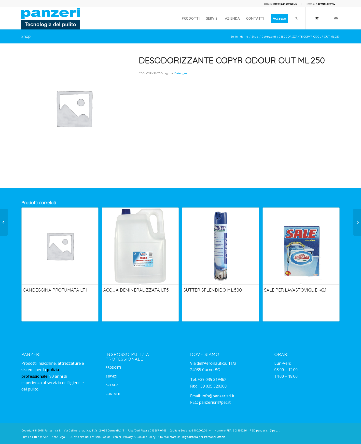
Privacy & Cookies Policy (139, 437)
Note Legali (59, 437)
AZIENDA (112, 385)
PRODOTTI (113, 367)
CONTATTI (113, 393)
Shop (26, 36)
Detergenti (269, 36)
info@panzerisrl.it (218, 396)
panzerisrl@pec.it (215, 402)
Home (244, 36)
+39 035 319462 (212, 379)
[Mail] (336, 18)
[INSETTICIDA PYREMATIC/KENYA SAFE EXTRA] (4, 222)
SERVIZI (111, 376)
